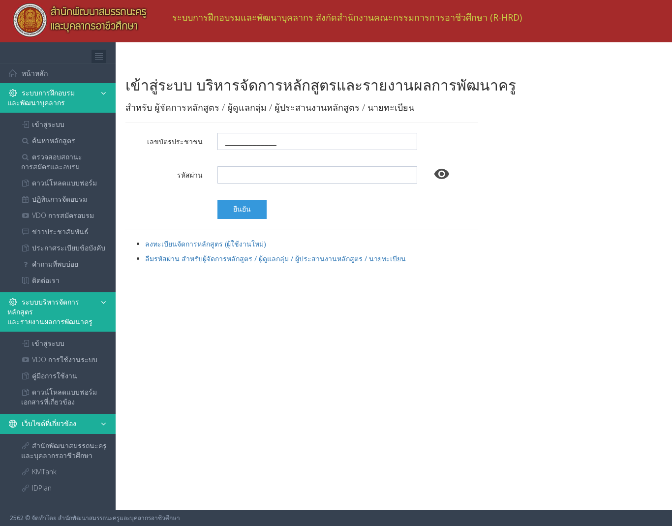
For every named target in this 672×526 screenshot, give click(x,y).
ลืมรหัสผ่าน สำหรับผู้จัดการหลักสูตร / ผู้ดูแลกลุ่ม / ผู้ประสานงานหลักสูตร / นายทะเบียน (275, 258)
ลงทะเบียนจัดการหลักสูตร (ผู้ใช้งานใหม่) (205, 243)
